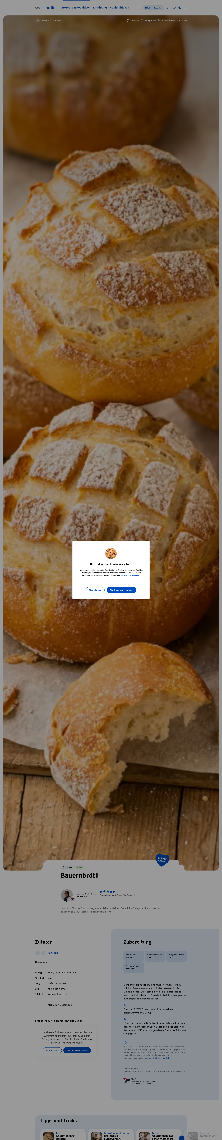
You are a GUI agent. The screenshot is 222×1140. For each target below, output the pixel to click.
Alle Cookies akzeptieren (121, 590)
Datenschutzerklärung (130, 575)
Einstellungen (95, 590)
